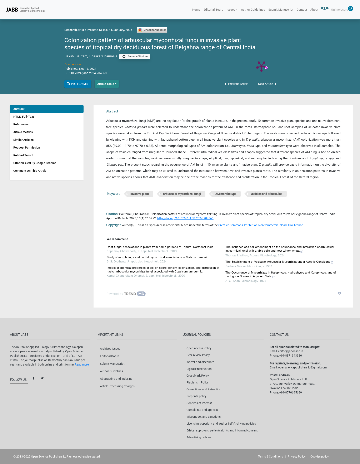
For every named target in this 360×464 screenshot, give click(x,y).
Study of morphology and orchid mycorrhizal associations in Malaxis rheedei (157, 257)
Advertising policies (198, 437)
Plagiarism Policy (197, 382)
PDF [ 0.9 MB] (79, 84)
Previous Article (238, 84)
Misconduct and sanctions (203, 416)
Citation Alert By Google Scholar (34, 163)
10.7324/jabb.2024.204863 (89, 73)
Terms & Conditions (270, 456)
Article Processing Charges (117, 386)
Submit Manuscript (280, 9)
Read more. (82, 364)
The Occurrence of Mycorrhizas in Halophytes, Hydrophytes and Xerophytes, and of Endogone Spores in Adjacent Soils (280, 274)
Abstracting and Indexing (116, 378)
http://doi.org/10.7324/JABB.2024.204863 (185, 218)
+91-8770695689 (290, 392)
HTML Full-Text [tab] (23, 116)
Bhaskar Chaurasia (103, 56)
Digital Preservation (199, 369)
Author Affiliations (137, 56)
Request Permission (26, 147)
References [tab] (21, 124)
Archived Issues (110, 348)
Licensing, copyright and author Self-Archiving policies (221, 423)
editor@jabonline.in (290, 351)
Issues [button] (231, 9)
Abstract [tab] (19, 109)
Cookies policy (319, 456)
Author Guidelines (253, 9)
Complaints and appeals (202, 409)
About (314, 9)
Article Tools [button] (105, 84)
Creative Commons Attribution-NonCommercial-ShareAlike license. (261, 225)
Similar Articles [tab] (23, 139)
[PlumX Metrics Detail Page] (261, 66)
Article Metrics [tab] (23, 132)
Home (197, 9)
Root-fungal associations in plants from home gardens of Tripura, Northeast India (160, 246)
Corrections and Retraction (203, 389)
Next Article (265, 84)
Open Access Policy (198, 348)
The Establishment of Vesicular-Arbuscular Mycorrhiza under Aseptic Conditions (277, 261)
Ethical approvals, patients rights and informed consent (222, 430)
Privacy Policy (297, 456)
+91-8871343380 (290, 355)
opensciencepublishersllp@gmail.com (302, 367)
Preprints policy (196, 396)
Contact (302, 9)
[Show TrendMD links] (339, 293)
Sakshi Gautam (76, 56)
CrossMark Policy (197, 375)
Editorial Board (213, 9)
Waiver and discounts (200, 362)
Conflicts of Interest (199, 403)
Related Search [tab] (23, 155)
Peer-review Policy (198, 355)
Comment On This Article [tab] (29, 170)
